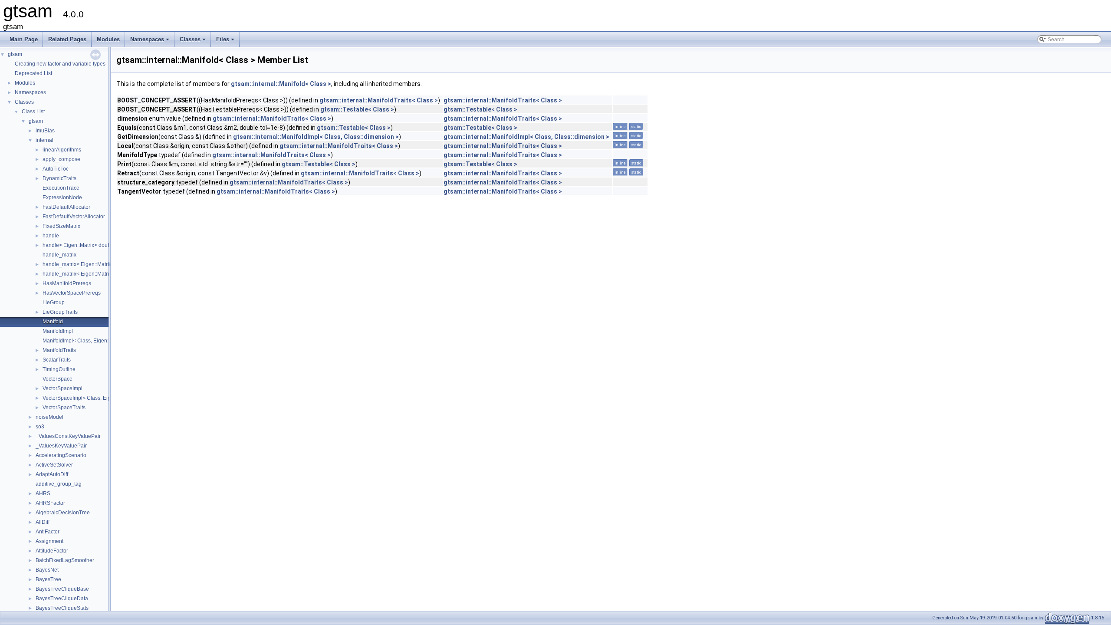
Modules (108, 39)
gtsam (15, 54)
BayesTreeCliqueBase (62, 589)
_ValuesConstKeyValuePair (68, 436)
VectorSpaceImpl (62, 388)
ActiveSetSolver (54, 465)
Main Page (24, 39)
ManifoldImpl (58, 331)
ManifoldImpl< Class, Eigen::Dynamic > (89, 341)
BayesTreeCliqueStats (62, 608)
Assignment (49, 541)
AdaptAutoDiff (52, 474)
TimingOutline (59, 369)
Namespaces (150, 41)
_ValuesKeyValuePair (61, 446)
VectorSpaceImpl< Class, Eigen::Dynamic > (94, 398)
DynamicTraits (59, 178)
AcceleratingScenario (61, 455)
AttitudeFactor (52, 551)
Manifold (53, 322)
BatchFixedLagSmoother (65, 560)
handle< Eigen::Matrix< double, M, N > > (90, 245)
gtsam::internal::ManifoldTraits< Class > (378, 100)
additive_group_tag (59, 484)
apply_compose (61, 159)
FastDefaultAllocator (66, 207)
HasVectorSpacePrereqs (72, 293)
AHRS (43, 493)
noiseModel (49, 417)
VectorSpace (57, 379)
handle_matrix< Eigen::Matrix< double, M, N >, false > (105, 264)
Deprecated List (33, 73)
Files (226, 41)
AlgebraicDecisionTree (63, 513)
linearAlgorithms (62, 150)
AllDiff (42, 522)
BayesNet (47, 570)
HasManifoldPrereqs (67, 283)
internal (44, 140)
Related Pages (67, 39)
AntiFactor (47, 532)
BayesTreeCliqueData (62, 598)
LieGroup (54, 302)
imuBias (45, 131)
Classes (193, 41)
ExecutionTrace (61, 188)
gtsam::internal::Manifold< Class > (281, 83)
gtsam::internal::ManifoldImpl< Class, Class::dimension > (316, 136)
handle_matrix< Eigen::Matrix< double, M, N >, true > (104, 274)
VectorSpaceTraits (64, 408)
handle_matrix (59, 255)
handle (51, 236)
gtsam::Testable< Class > (357, 109)
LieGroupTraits (60, 312)
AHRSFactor (50, 503)
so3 (40, 427)
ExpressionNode (62, 197)
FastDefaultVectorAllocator (74, 217)
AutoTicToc (56, 169)
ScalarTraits (57, 360)
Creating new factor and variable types (60, 64)
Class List (33, 112)
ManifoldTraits (59, 350)
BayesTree (48, 579)
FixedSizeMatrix (61, 226)
